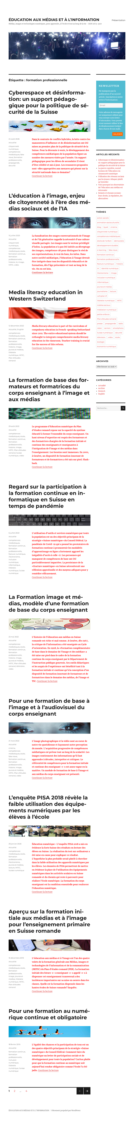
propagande (14, 163)
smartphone (118, 328)
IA (17, 262)
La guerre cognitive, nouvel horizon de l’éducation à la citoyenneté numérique (109, 171)
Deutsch (101, 391)
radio (121, 323)
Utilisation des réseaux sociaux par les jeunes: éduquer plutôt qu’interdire (111, 179)
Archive (101, 388)
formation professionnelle (108, 259)
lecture (12, 868)
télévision (20, 666)
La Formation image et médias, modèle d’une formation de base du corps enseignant (49, 603)
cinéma (12, 748)
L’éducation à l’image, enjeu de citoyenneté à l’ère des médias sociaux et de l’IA (49, 202)
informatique (14, 565)
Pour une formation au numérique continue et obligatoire (49, 1014)
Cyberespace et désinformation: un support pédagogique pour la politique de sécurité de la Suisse (49, 102)
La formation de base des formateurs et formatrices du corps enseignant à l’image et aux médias (49, 389)
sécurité (12, 166)
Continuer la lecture (42, 176)
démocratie (119, 241)
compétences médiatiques (108, 236)
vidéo (16, 265)
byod (106, 227)
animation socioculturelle (108, 222)
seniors (107, 328)
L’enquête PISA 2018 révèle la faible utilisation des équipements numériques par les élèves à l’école (48, 807)
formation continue (17, 254)
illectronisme (14, 557)
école (22, 251)
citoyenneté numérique (107, 232)
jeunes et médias (16, 350)
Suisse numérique (16, 870)
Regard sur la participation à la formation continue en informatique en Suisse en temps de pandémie (47, 496)
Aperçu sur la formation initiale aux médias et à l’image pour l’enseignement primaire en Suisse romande (49, 921)
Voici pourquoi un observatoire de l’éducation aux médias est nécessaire (111, 187)
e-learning (101, 250)
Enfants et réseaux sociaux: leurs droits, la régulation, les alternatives (110, 196)
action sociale (103, 218)
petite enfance (103, 314)
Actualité (12, 143)
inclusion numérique (106, 278)
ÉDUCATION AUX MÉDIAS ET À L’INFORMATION (54, 19)
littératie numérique (106, 300)
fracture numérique (17, 554)
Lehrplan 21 (102, 296)
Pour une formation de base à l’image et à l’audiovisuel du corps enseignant (49, 707)
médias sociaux (103, 305)
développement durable (107, 245)
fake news (13, 756)
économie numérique (106, 346)
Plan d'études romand (106, 319)
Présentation (118, 20)
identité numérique (109, 268)
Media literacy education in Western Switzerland (46, 295)
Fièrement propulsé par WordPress (65, 1110)
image (21, 262)
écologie (100, 342)
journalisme (102, 291)
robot (99, 328)
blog (99, 227)
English (20, 329)
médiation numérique (106, 310)
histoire (12, 262)
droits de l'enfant (104, 241)
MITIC (11, 265)
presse (100, 323)
